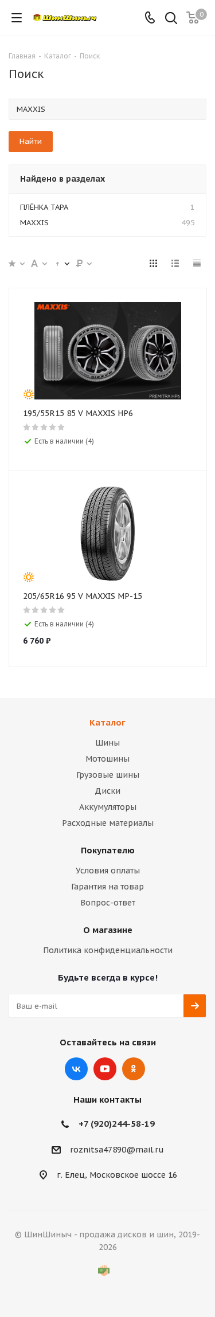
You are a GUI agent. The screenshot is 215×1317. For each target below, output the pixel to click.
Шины (107, 743)
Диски (107, 791)
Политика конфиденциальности (108, 950)
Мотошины (107, 759)
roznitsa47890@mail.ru (117, 1149)
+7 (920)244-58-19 (117, 1123)
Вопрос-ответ (107, 902)
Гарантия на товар (107, 886)
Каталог (107, 722)
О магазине (107, 929)
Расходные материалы (108, 823)
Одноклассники (133, 1068)
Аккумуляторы (107, 807)
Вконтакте (76, 1068)
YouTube (104, 1068)
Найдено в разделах (62, 179)
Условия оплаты (108, 870)
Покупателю (108, 850)
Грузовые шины (107, 775)
